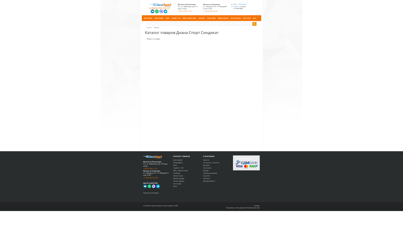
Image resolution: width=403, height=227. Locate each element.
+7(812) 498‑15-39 (185, 11)
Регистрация (242, 4)
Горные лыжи (178, 176)
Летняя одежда (178, 181)
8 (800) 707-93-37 (159, 8)
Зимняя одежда (178, 178)
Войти (235, 4)
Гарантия (206, 176)
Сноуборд (176, 173)
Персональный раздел (151, 193)
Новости (206, 160)
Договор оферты (209, 181)
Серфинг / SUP (178, 168)
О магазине (207, 168)
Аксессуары (177, 184)
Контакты (206, 178)
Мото (175, 186)
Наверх (257, 206)
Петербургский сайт (253, 208)
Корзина (236, 6)
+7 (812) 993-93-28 (210, 11)
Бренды (206, 171)
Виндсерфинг (178, 163)
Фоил (175, 165)
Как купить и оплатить (211, 163)
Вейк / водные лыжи (180, 171)
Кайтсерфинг (178, 160)
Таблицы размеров (210, 173)
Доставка (206, 165)
